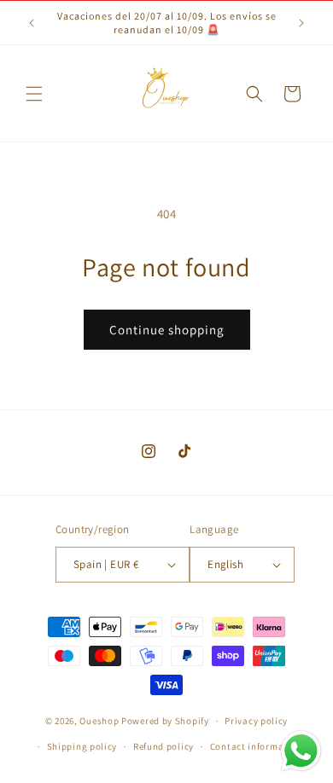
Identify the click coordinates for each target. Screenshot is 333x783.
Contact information (256, 746)
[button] (34, 94)
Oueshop (99, 721)
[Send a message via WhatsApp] (301, 751)
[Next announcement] (301, 23)
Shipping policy (82, 746)
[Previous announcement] (31, 23)
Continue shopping (167, 330)
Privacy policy (256, 721)
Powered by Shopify (165, 721)
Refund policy (163, 746)
